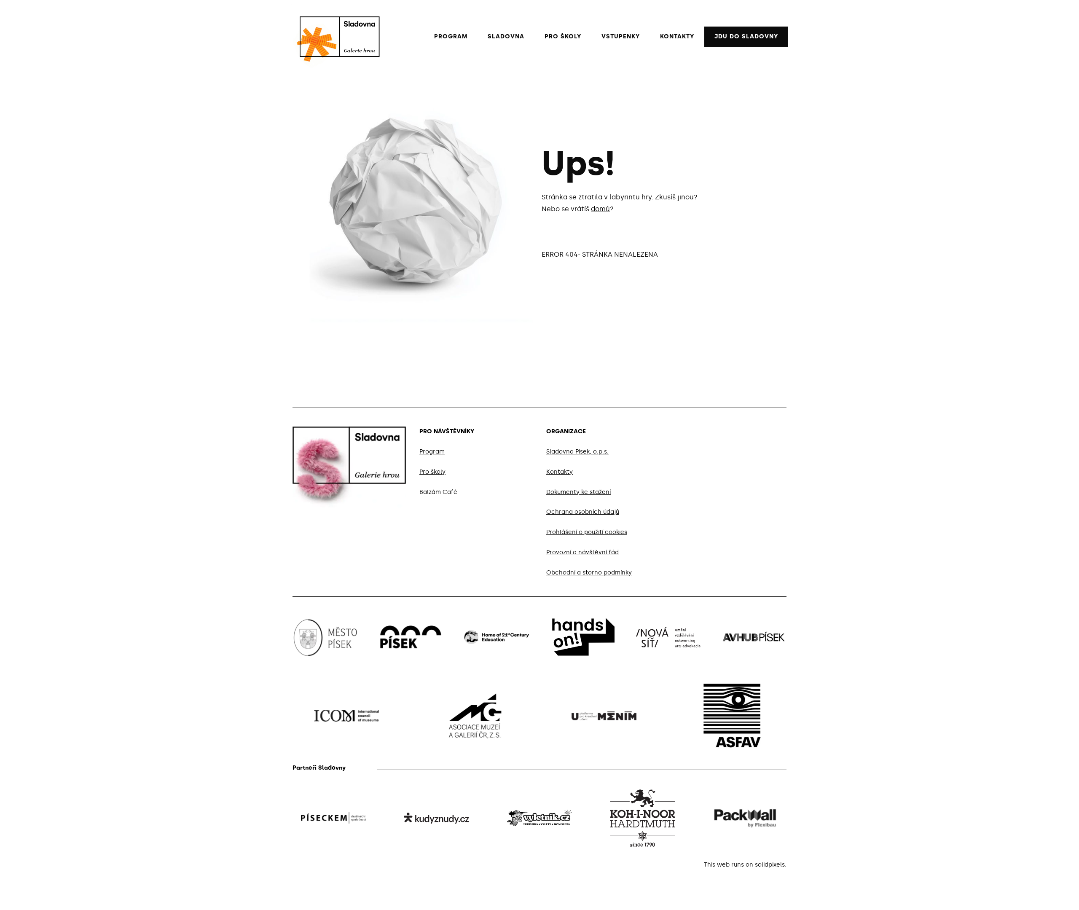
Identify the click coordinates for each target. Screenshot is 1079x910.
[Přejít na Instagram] (763, 430)
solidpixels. (770, 864)
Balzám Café (438, 492)
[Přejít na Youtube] (783, 430)
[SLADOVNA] (335, 36)
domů (600, 209)
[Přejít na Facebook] (742, 430)
